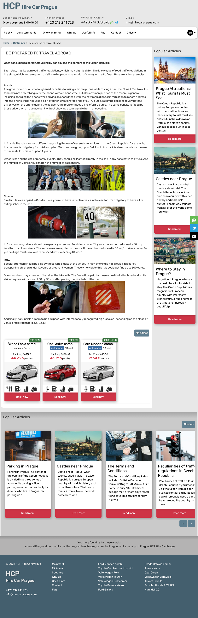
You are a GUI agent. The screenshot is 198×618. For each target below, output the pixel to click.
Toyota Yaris (152, 568)
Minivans (57, 568)
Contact (116, 32)
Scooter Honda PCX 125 (159, 585)
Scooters (57, 572)
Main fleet (142, 333)
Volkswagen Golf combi (112, 581)
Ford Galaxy (105, 589)
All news (188, 424)
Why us (71, 32)
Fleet (7, 32)
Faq (103, 32)
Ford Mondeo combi (98, 344)
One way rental (52, 32)
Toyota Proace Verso (111, 585)
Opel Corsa (151, 572)
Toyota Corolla (153, 581)
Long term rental (27, 32)
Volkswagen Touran (110, 576)
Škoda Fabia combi (22, 344)
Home (6, 43)
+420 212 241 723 (59, 22)
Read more (175, 138)
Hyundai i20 (152, 589)
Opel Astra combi (60, 344)
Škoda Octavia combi (158, 564)
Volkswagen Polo (108, 572)
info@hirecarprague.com (142, 22)
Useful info (88, 32)
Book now (22, 397)
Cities (130, 32)
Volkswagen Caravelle (158, 576)
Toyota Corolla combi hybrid (115, 568)
